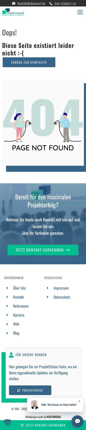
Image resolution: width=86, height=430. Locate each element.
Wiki (16, 324)
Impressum (61, 288)
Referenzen (21, 306)
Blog (16, 333)
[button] (7, 422)
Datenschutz (62, 297)
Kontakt (18, 297)
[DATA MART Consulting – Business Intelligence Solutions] (13, 10)
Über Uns (19, 288)
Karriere (18, 315)
